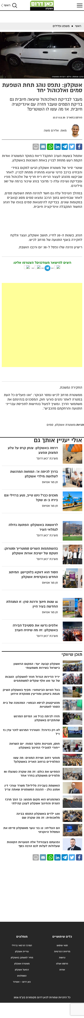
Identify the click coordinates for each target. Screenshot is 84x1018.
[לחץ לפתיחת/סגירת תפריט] (79, 5)
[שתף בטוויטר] (72, 147)
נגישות (62, 958)
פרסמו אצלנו (62, 964)
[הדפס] (36, 147)
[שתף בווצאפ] (50, 147)
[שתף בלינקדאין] (57, 147)
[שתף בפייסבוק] (79, 147)
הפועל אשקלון (22, 970)
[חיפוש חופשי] (15, 5)
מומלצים (22, 936)
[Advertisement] (42, 325)
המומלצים (21, 976)
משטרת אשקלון (21, 964)
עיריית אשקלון (22, 951)
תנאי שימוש (62, 945)
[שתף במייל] (43, 147)
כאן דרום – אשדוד (22, 982)
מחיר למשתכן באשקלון (22, 958)
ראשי (7, 5)
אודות (62, 970)
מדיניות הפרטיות (62, 951)
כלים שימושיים (62, 936)
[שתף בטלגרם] (65, 147)
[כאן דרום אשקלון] (42, 5)
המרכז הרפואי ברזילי (22, 945)
